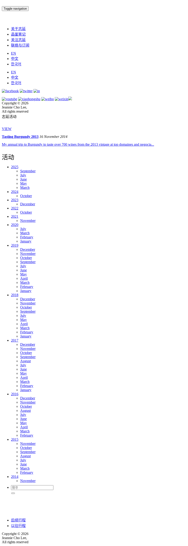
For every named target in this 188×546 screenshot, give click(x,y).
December (27, 204)
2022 (14, 208)
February (26, 237)
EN (13, 53)
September (28, 171)
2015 (14, 439)
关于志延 (18, 29)
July (23, 175)
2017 (14, 340)
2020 (14, 225)
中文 (14, 59)
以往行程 (18, 526)
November (28, 221)
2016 (14, 394)
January (25, 241)
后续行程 (18, 520)
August (25, 361)
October (26, 196)
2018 (14, 295)
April (24, 278)
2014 (14, 477)
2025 (14, 167)
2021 (14, 216)
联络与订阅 (20, 45)
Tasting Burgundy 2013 (20, 137)
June (23, 179)
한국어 (16, 64)
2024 (14, 192)
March (25, 187)
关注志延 (18, 40)
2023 (14, 200)
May (23, 183)
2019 (14, 245)
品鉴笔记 (18, 34)
